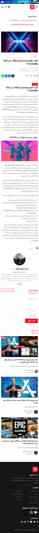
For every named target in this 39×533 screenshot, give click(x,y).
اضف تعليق (31, 321)
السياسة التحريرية (33, 503)
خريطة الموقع (34, 497)
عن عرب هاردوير (34, 491)
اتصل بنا (36, 494)
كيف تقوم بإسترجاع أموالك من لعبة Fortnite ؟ (23, 20)
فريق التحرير (18, 491)
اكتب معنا (18, 500)
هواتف (36, 500)
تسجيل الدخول (6, 290)
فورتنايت (31, 248)
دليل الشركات (17, 497)
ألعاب (34, 56)
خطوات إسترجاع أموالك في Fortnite (22, 24)
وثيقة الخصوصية (16, 494)
